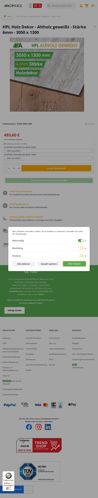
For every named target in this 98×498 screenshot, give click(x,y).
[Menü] (12, 472)
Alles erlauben (74, 264)
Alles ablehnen (23, 264)
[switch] (81, 240)
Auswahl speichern (49, 264)
